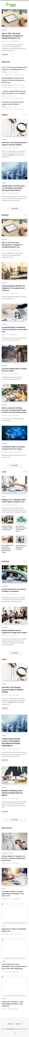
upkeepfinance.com (11, 1029)
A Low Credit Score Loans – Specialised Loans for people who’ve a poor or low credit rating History (14, 966)
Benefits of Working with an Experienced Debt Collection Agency (12, 793)
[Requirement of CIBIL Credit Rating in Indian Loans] (14, 913)
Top (15, 1033)
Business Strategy (7, 85)
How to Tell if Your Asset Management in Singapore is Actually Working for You (12, 35)
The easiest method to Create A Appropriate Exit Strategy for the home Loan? (12, 894)
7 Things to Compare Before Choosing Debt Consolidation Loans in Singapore (14, 92)
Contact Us (10, 1024)
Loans (3, 96)
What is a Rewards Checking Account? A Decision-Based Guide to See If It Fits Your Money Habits (14, 410)
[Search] (25, 4)
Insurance (5, 561)
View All (25, 115)
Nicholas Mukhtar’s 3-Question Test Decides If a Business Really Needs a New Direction (13, 80)
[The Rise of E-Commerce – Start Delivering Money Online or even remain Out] (14, 985)
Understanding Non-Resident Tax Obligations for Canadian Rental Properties (13, 288)
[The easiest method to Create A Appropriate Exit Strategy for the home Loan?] (14, 876)
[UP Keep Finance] (11, 5)
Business (4, 30)
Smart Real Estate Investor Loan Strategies (21, 547)
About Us (19, 1024)
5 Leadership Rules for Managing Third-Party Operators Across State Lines (14, 329)
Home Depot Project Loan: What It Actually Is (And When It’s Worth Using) (7, 549)
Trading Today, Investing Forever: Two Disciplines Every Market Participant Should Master (13, 188)
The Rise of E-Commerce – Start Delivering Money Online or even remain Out (12, 1004)
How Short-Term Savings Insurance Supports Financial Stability (13, 103)
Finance (4, 107)
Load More (14, 208)
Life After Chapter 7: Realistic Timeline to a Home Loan (7, 527)
